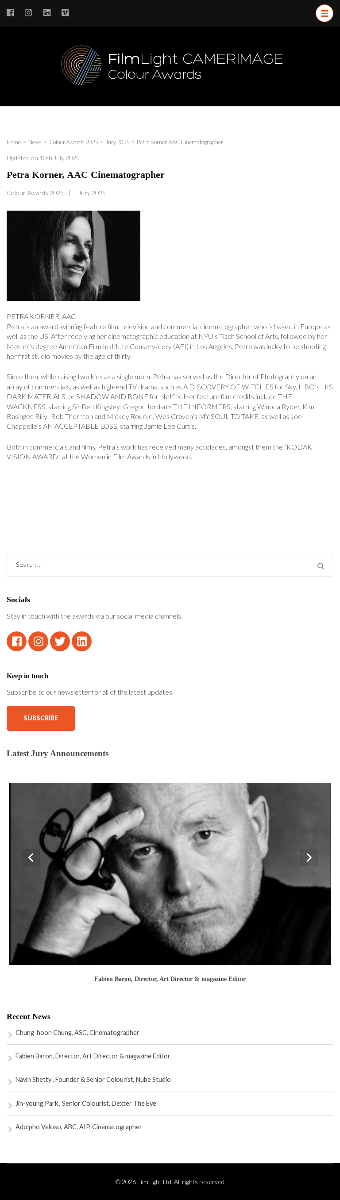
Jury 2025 (92, 192)
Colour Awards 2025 (35, 192)
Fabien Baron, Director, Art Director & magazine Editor (170, 978)
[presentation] (31, 857)
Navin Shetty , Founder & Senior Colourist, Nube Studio (93, 1079)
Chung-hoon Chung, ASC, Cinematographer (77, 1032)
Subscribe (40, 718)
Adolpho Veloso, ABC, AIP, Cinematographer (78, 1127)
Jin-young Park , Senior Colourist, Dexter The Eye (85, 1103)
